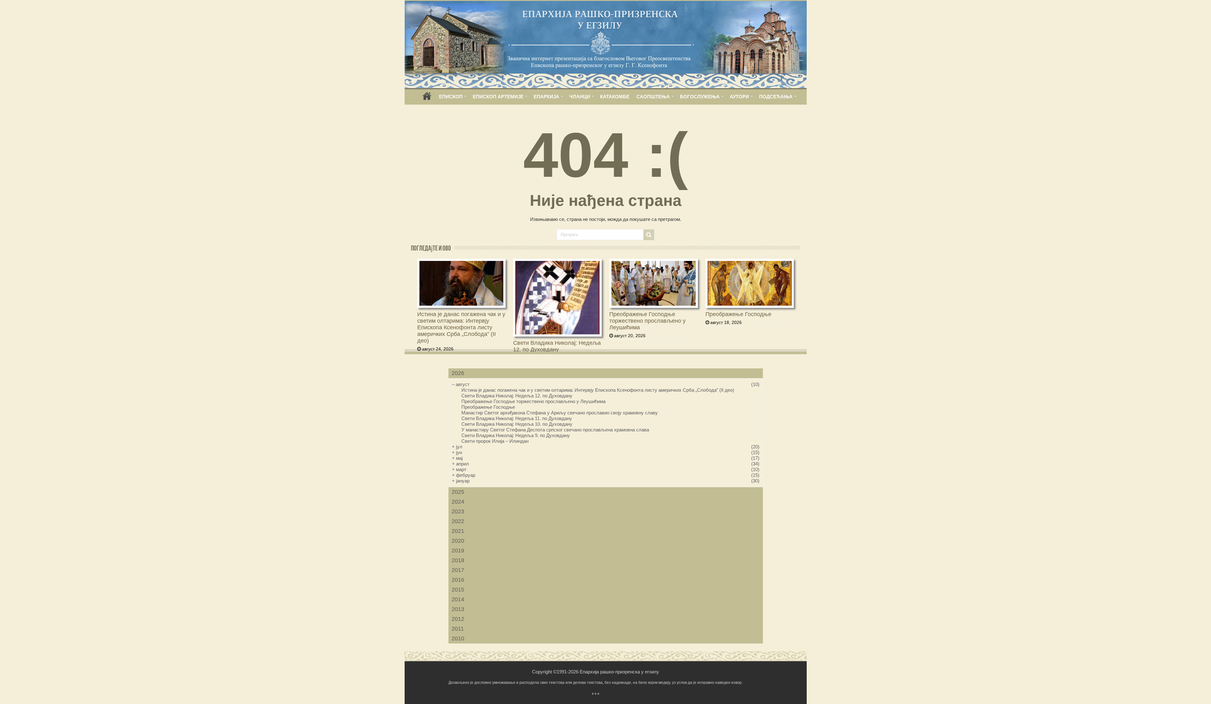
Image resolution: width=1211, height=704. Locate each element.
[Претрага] (648, 234)
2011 (458, 629)
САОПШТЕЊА (653, 96)
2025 (458, 492)
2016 (458, 580)
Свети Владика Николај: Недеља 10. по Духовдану (516, 424)
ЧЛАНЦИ (579, 96)
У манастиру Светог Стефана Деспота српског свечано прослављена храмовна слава (555, 429)
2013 (458, 609)
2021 (458, 531)
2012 (458, 619)
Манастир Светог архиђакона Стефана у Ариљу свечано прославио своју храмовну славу (559, 412)
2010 (458, 638)
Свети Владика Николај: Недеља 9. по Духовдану (515, 435)
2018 (458, 560)
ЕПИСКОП (451, 96)
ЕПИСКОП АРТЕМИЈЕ (498, 96)
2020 (458, 541)
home (427, 98)
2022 (458, 521)
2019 (458, 550)
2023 (458, 511)
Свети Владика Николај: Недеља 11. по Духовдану (516, 418)
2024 (458, 502)
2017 (458, 570)
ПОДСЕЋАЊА (776, 96)
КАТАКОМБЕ (614, 96)
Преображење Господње (738, 314)
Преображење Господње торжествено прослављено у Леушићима (647, 321)
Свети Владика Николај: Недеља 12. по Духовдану (557, 346)
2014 (458, 599)
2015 (458, 589)
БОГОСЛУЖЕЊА (700, 96)
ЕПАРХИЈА (546, 96)
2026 (458, 373)
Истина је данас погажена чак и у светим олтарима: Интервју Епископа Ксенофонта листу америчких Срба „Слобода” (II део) (461, 327)
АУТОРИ (739, 96)
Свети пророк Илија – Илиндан (495, 441)
